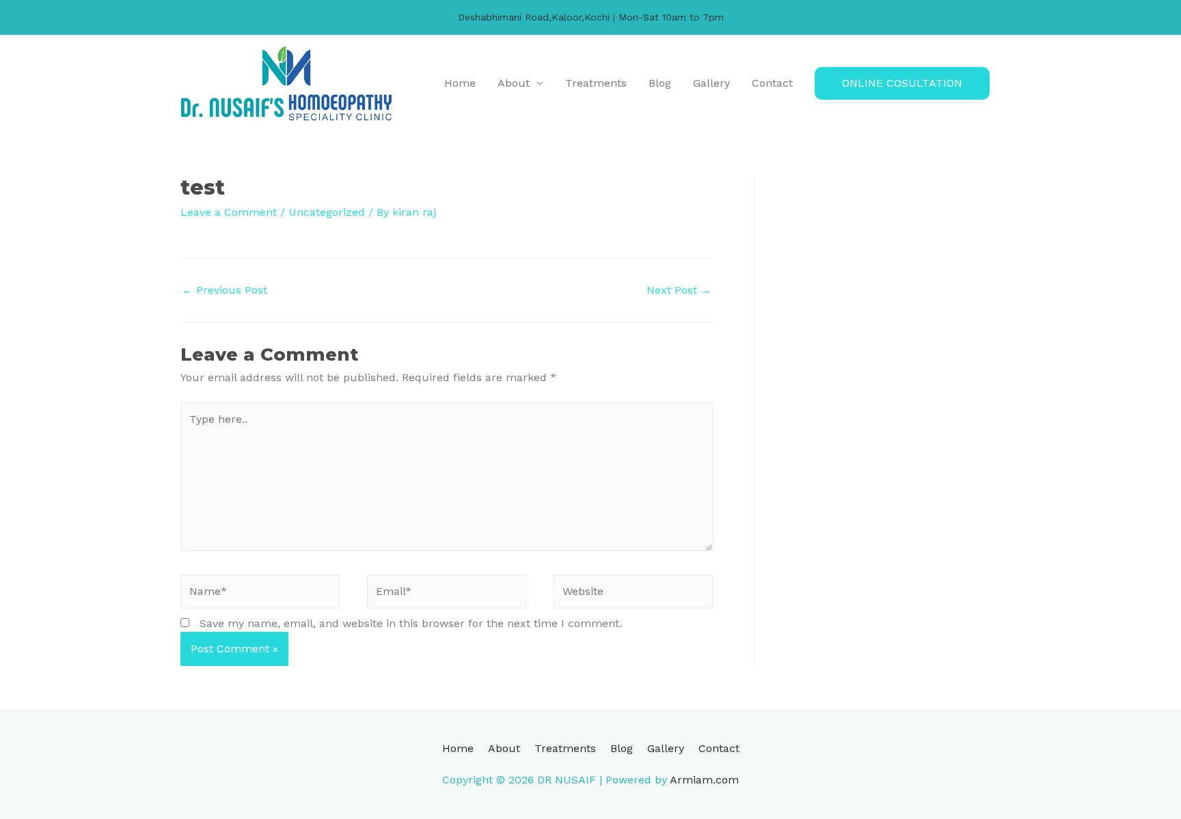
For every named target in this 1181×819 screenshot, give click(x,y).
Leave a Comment (228, 212)
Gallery (711, 83)
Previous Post (224, 289)
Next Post (679, 289)
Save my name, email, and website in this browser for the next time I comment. (411, 623)
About (514, 83)
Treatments (596, 83)
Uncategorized (326, 212)
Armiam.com (704, 779)
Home (460, 83)
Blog (660, 83)
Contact (772, 83)
